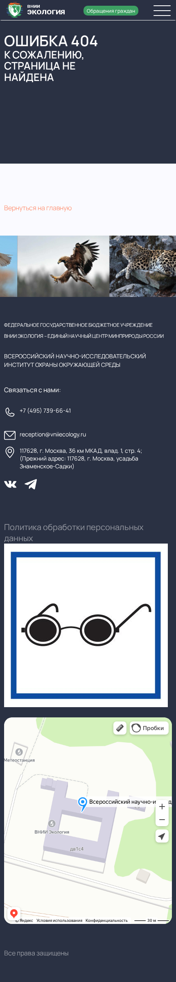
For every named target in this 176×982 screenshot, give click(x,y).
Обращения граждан (111, 10)
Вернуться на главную (38, 207)
